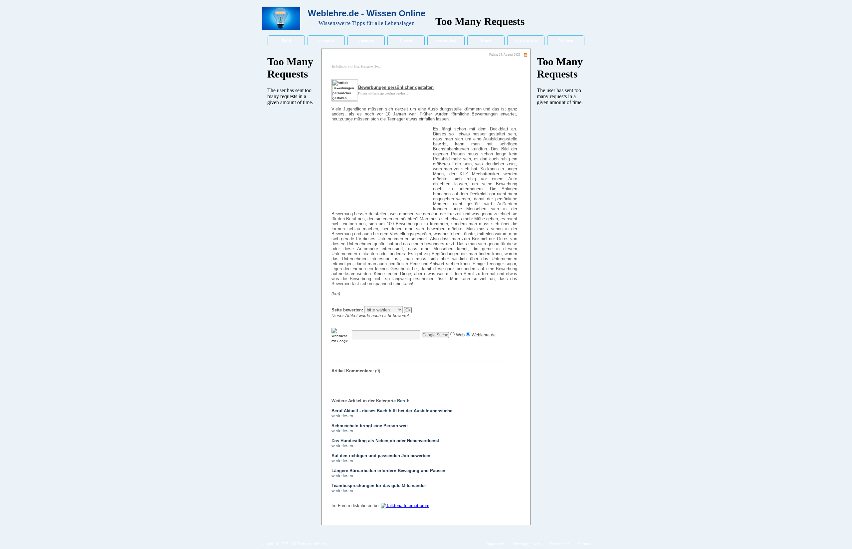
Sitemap (584, 544)
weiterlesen (342, 415)
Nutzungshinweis (527, 544)
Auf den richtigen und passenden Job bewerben (380, 455)
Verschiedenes (526, 40)
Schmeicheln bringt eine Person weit (369, 425)
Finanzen (366, 40)
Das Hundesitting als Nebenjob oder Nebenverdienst (385, 440)
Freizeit (406, 40)
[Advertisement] (381, 169)
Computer (326, 40)
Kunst (486, 40)
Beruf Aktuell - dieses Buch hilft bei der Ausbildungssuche (391, 410)
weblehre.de (318, 544)
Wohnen (566, 40)
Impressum (495, 544)
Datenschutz (559, 544)
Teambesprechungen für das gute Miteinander (378, 485)
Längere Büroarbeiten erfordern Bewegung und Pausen (388, 470)
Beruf (286, 40)
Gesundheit (446, 40)
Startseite (367, 66)
